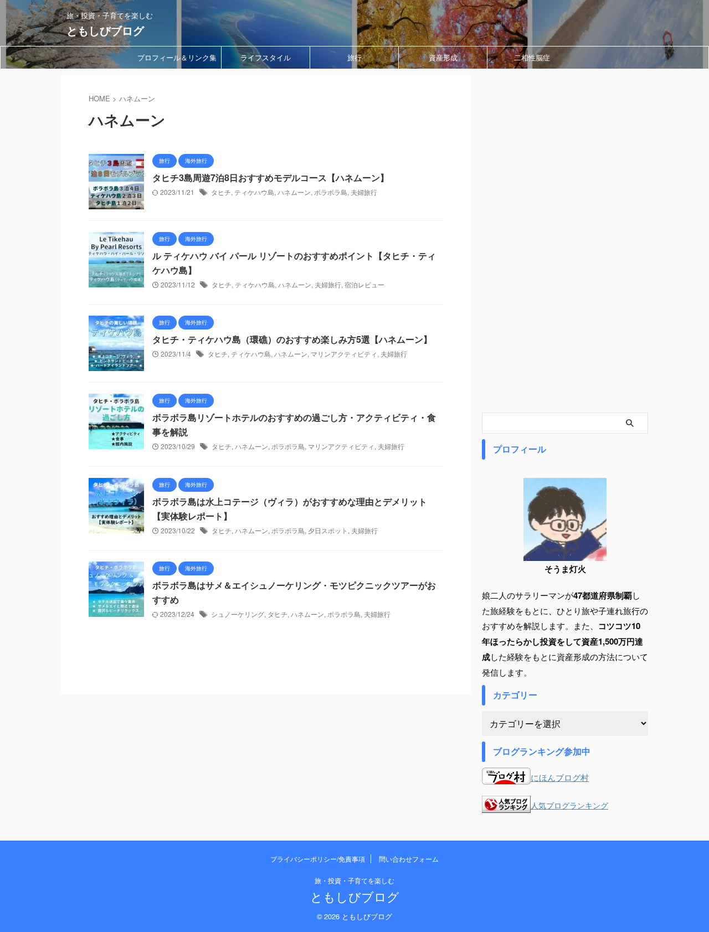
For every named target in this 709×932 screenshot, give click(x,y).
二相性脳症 (532, 57)
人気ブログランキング (569, 805)
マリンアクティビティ (344, 353)
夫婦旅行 (364, 192)
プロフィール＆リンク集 (177, 57)
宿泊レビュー (364, 284)
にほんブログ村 (560, 777)
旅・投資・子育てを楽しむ (354, 880)
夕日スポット (328, 530)
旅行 (354, 57)
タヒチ (221, 192)
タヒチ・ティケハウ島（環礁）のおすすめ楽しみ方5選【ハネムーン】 (292, 339)
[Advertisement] (565, 241)
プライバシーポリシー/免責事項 (317, 858)
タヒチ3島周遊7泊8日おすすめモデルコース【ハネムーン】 (270, 177)
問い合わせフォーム (409, 858)
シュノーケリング (237, 614)
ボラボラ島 (330, 192)
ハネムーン (294, 192)
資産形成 (443, 57)
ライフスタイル (265, 57)
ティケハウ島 (254, 192)
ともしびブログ (105, 30)
